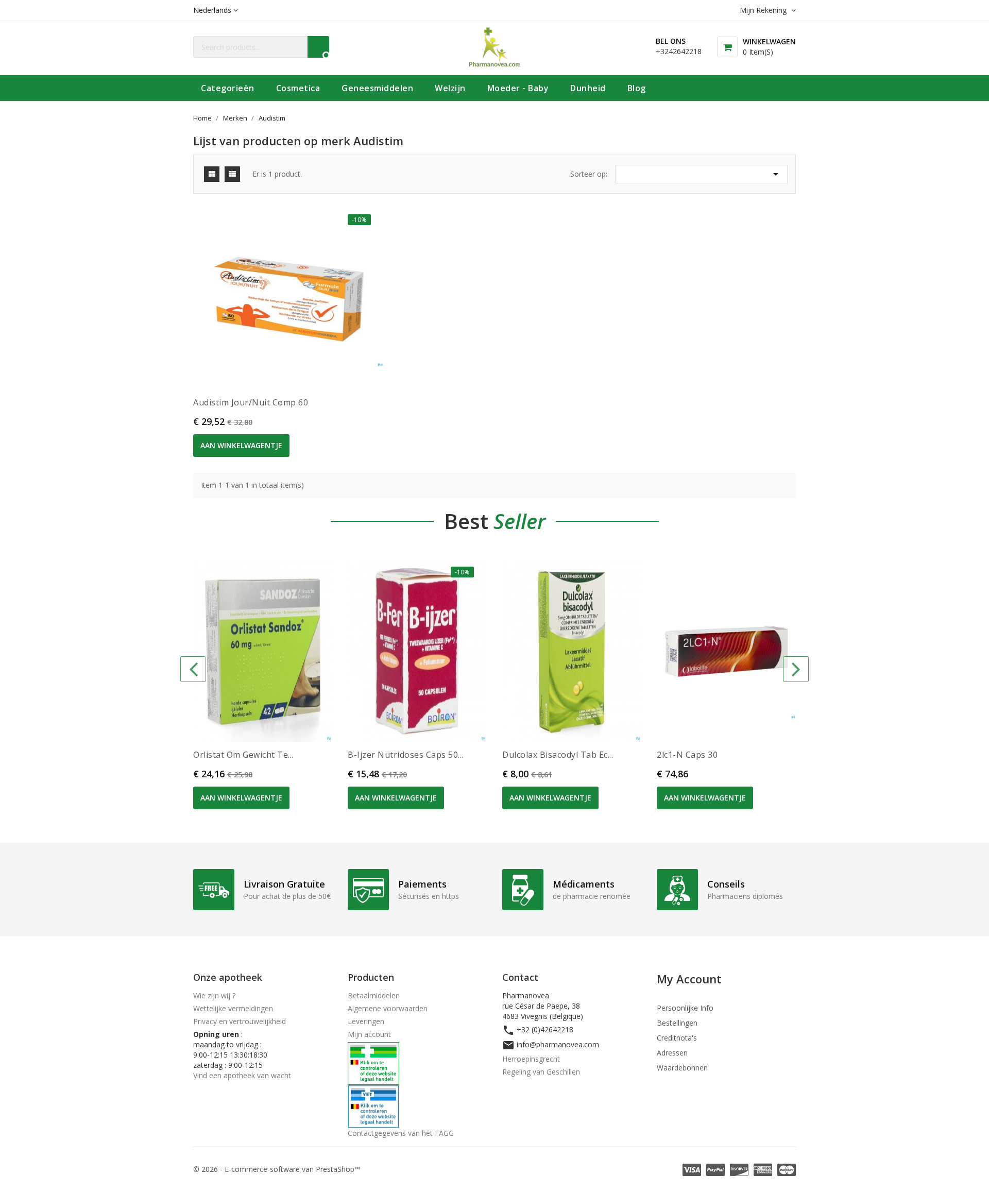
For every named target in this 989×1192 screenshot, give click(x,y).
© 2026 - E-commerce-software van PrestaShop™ (276, 1169)
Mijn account (369, 1034)
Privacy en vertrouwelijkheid (239, 1021)
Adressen (672, 1053)
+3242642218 (679, 51)
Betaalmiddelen (374, 995)
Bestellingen (677, 1023)
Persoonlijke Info (685, 1008)
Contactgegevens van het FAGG (401, 1133)
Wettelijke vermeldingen (233, 1008)
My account (689, 978)
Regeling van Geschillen (541, 1072)
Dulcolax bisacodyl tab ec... (557, 754)
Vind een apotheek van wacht (242, 1075)
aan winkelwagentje (241, 445)
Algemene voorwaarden (388, 1008)
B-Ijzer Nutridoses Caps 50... (406, 754)
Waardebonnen (682, 1067)
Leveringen (366, 1021)
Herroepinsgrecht (531, 1059)
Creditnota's (677, 1038)
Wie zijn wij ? (214, 995)
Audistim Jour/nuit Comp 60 (250, 402)
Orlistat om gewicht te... (243, 754)
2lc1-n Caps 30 (687, 754)
